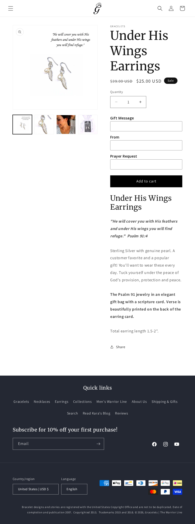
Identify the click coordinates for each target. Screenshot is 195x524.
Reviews (121, 413)
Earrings (61, 401)
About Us (139, 401)
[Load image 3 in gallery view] (66, 124)
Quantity (116, 92)
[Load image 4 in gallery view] (88, 124)
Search (72, 413)
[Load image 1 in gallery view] (22, 124)
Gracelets (21, 401)
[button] (10, 8)
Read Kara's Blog (96, 413)
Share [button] (120, 347)
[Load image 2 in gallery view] (44, 124)
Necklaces (42, 401)
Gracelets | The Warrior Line (163, 512)
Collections (82, 401)
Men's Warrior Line (111, 401)
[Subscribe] (98, 444)
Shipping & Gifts (165, 401)
